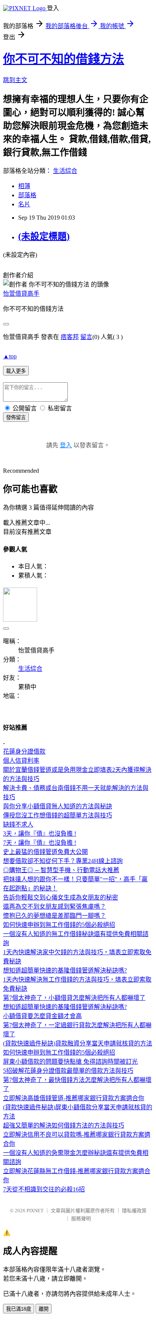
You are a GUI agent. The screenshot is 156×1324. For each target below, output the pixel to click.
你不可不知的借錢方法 (63, 59)
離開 (43, 1309)
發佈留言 (16, 417)
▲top (10, 356)
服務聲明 (81, 1218)
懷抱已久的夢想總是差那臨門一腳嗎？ (54, 915)
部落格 (27, 195)
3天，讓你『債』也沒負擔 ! (39, 833)
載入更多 (16, 371)
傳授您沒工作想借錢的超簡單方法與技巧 (57, 815)
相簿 (24, 186)
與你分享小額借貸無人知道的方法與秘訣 (57, 806)
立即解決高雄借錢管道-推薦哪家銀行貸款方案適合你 (73, 1098)
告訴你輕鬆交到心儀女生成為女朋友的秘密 (60, 897)
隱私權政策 (134, 1210)
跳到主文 (15, 80)
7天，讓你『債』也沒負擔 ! (39, 842)
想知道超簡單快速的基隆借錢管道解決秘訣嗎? (65, 970)
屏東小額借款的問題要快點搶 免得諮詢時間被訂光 (70, 1061)
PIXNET (35, 1210)
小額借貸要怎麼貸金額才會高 (42, 1016)
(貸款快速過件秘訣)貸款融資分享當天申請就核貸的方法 (77, 1043)
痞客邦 (70, 337)
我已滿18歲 (18, 1309)
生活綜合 (65, 171)
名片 (24, 204)
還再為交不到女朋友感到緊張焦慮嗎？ (54, 906)
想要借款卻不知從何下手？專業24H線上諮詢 (63, 861)
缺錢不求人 (18, 824)
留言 (86, 337)
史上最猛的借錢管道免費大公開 (45, 852)
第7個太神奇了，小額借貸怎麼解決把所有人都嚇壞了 (74, 998)
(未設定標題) (44, 236)
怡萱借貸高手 (21, 293)
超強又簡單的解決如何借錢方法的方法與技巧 (63, 1125)
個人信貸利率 (21, 760)
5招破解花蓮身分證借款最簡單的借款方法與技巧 (68, 1070)
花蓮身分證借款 (24, 751)
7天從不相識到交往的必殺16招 (44, 1189)
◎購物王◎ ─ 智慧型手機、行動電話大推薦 (61, 870)
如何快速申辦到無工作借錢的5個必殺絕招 (59, 925)
